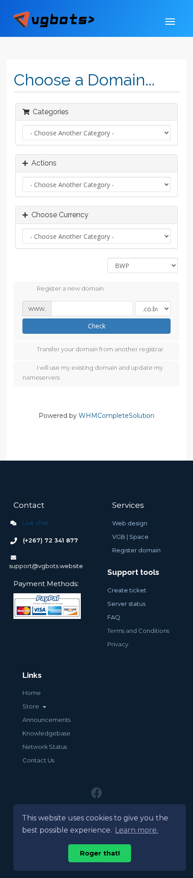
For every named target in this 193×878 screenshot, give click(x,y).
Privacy (117, 644)
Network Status (44, 746)
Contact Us (38, 760)
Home (31, 692)
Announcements (46, 719)
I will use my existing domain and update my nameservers (92, 372)
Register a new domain (70, 288)
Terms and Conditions (138, 630)
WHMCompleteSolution (116, 416)
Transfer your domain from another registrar (100, 349)
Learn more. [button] (136, 830)
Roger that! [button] (100, 853)
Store (32, 706)
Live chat (34, 522)
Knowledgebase (46, 733)
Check (96, 326)
